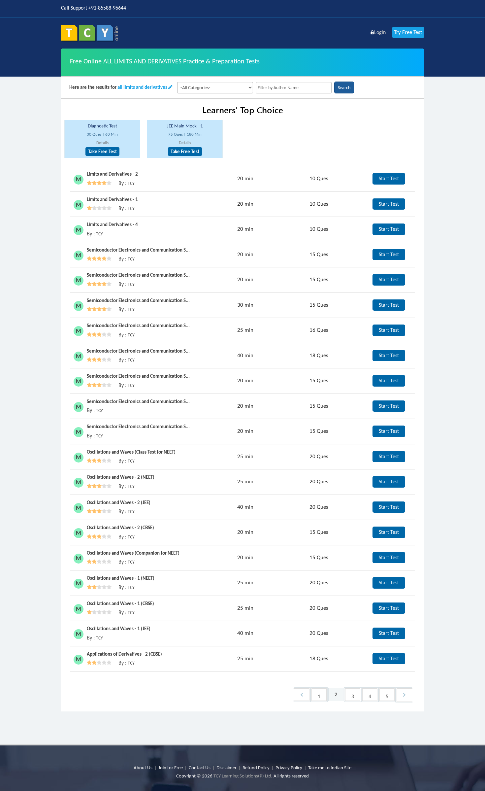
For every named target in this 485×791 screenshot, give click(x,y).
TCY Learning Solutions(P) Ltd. (243, 776)
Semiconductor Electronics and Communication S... (138, 250)
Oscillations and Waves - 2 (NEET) (120, 477)
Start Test (389, 178)
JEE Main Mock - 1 (185, 126)
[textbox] (294, 87)
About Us (143, 768)
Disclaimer (226, 768)
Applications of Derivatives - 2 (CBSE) (124, 654)
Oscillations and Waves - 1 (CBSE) (120, 603)
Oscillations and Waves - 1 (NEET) (120, 578)
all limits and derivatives (142, 87)
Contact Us (199, 768)
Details (102, 142)
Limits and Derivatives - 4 (112, 224)
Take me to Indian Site (329, 768)
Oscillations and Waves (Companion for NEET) (133, 553)
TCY (131, 183)
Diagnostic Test (102, 126)
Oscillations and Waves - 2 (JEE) (118, 502)
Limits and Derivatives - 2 (112, 174)
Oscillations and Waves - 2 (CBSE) (120, 528)
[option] (102, 139)
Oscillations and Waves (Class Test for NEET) (131, 452)
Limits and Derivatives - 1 (112, 199)
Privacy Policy (288, 768)
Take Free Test (102, 152)
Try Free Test (408, 32)
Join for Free (170, 768)
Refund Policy (256, 768)
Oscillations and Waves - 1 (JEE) (118, 629)
